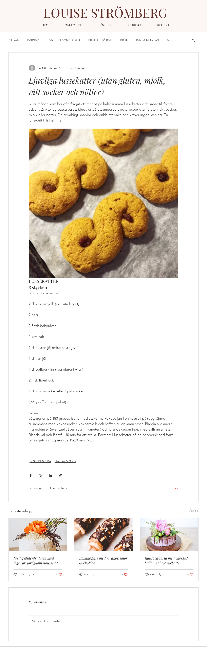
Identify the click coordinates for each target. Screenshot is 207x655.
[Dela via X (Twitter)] (40, 475)
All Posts (13, 40)
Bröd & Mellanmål (147, 40)
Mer (169, 40)
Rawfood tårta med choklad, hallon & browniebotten (167, 560)
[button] (163, 25)
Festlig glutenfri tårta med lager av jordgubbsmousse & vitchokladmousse (36, 560)
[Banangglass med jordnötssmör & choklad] (103, 534)
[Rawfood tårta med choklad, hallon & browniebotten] (169, 534)
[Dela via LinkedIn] (50, 475)
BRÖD (124, 40)
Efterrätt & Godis (65, 461)
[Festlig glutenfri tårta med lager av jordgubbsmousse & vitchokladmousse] (38, 534)
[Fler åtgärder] (175, 67)
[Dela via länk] (60, 475)
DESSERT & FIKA (40, 461)
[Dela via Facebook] (31, 475)
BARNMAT (34, 40)
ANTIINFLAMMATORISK (64, 40)
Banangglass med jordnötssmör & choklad (103, 560)
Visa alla (194, 510)
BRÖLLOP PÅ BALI (100, 40)
